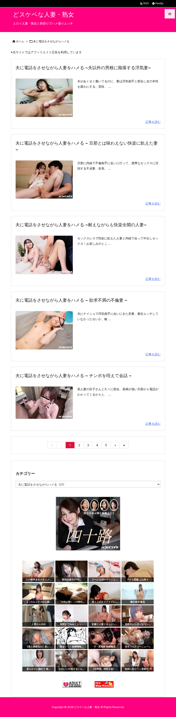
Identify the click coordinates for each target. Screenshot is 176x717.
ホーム (20, 41)
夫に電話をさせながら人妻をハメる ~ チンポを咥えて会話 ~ (73, 375)
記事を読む (153, 122)
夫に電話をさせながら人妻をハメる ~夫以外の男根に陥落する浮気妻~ (83, 67)
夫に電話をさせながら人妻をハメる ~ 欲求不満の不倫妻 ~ (71, 300)
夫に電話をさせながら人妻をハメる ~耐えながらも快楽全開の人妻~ (81, 224)
